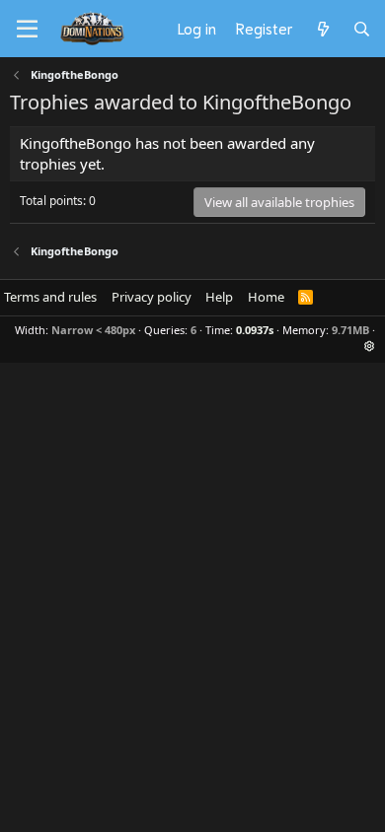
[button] (369, 345)
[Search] (362, 28)
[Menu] (27, 29)
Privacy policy (152, 297)
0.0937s (254, 329)
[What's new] (322, 28)
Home (266, 297)
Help (219, 297)
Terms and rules (50, 297)
